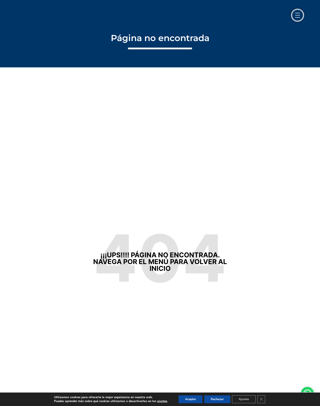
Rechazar (217, 399)
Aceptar (190, 399)
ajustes (162, 401)
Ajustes (244, 399)
